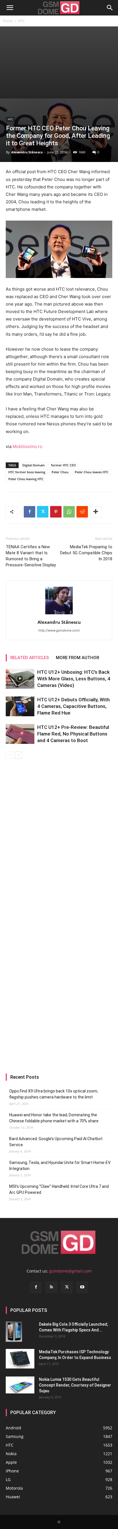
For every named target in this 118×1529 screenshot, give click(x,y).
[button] (10, 8)
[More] (96, 512)
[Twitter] (42, 512)
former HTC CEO (63, 465)
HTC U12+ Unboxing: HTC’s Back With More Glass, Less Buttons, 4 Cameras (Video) (73, 678)
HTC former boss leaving (26, 472)
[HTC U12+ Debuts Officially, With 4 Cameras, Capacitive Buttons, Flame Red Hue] (20, 706)
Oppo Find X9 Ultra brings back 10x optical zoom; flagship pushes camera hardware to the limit (53, 1094)
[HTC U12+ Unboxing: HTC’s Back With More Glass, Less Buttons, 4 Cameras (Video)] (20, 679)
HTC (21, 20)
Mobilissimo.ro (27, 446)
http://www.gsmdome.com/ (59, 630)
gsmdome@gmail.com (70, 1271)
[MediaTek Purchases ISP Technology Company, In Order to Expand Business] (20, 1359)
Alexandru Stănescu (27, 152)
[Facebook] (29, 512)
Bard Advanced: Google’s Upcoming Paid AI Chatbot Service (56, 1141)
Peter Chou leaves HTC (92, 472)
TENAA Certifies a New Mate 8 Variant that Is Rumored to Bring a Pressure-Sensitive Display (31, 555)
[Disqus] (59, 840)
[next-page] (18, 755)
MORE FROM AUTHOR (77, 657)
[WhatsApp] (69, 512)
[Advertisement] (59, 62)
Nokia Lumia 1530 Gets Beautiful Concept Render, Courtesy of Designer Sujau (75, 1385)
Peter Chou (60, 472)
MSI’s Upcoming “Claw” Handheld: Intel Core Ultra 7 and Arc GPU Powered (59, 1189)
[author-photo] (59, 614)
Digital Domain (33, 465)
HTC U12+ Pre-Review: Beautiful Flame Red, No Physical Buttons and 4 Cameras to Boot (73, 733)
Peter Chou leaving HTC (26, 479)
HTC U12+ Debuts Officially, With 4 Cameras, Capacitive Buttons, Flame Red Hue (73, 706)
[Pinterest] (56, 512)
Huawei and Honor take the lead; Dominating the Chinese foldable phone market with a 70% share (54, 1118)
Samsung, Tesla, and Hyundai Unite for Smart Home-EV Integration (60, 1165)
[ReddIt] (82, 512)
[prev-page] (9, 755)
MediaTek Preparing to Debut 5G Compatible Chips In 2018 (86, 552)
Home (8, 20)
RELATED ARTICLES (29, 657)
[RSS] (51, 1287)
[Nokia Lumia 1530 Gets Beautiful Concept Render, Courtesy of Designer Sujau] (20, 1385)
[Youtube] (82, 1287)
